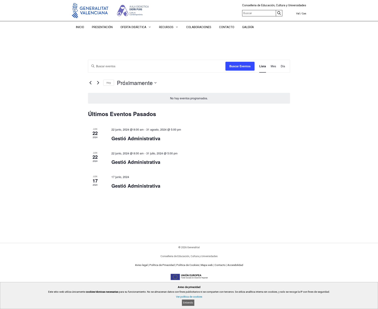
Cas (304, 13)
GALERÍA (248, 27)
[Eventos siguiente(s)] (98, 82)
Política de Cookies (187, 265)
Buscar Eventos (240, 66)
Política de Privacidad (162, 265)
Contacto (220, 265)
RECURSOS (166, 27)
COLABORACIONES (198, 27)
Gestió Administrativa (135, 138)
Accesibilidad (235, 265)
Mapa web (207, 265)
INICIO (80, 27)
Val (298, 13)
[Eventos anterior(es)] (90, 82)
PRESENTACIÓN (102, 27)
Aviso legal (141, 265)
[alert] (189, 98)
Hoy (109, 82)
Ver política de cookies (189, 296)
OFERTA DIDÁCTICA (133, 27)
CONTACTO (226, 27)
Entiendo (188, 302)
